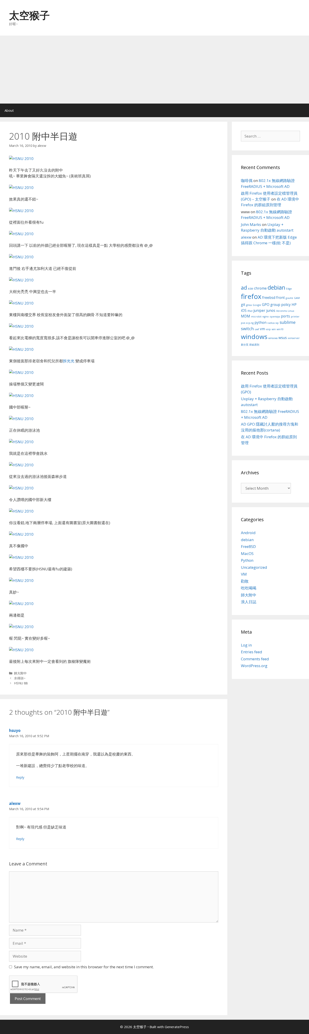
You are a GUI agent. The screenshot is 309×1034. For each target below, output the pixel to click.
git (243, 304)
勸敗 (245, 581)
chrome (260, 288)
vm (262, 328)
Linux (291, 310)
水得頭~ (20, 678)
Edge (289, 288)
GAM (297, 298)
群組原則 (254, 344)
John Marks (251, 224)
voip (268, 329)
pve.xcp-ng (247, 322)
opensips (275, 316)
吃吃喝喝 (248, 588)
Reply (20, 777)
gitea (249, 305)
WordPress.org (254, 665)
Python (247, 560)
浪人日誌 (248, 601)
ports (285, 316)
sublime (288, 322)
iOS (244, 310)
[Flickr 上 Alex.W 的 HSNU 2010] (21, 158)
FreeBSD (248, 546)
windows (254, 336)
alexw (15, 803)
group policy (280, 304)
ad (244, 287)
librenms (281, 310)
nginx (265, 316)
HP (294, 304)
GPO (265, 304)
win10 (280, 329)
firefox (251, 296)
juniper (259, 310)
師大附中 (20, 673)
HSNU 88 (21, 683)
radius (271, 322)
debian (276, 287)
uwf (257, 329)
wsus (282, 337)
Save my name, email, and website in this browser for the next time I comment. (84, 966)
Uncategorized (254, 567)
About (9, 110)
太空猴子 (29, 15)
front (280, 297)
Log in (246, 645)
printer (295, 316)
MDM (245, 316)
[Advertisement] (154, 69)
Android (248, 532)
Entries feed (251, 651)
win (274, 329)
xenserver (294, 338)
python (260, 322)
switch (247, 328)
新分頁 (244, 344)
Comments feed (255, 658)
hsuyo (15, 730)
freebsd (268, 297)
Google (257, 305)
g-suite (289, 298)
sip (277, 322)
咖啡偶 (246, 180)
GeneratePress (177, 1026)
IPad (249, 310)
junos (270, 310)
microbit (256, 316)
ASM (250, 288)
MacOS (247, 553)
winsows (273, 338)
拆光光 (68, 360)
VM (244, 574)
